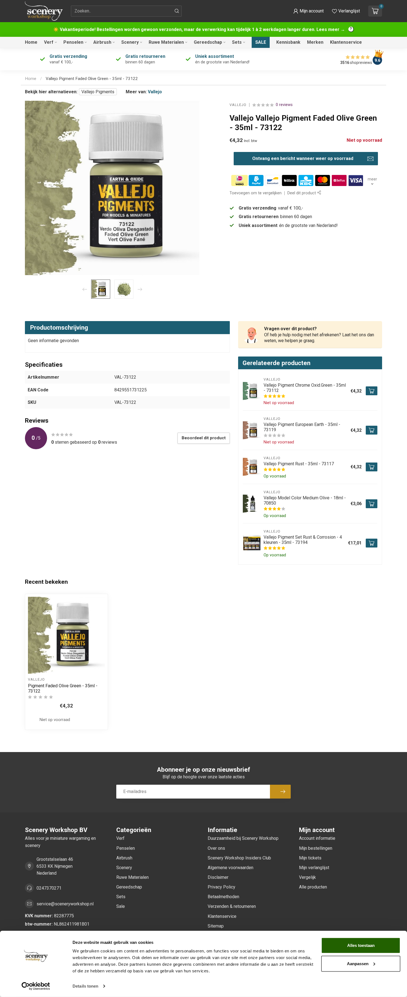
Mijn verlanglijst (314, 867)
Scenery (130, 42)
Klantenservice (346, 42)
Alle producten (313, 887)
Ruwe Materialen (166, 42)
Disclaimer (218, 877)
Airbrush (102, 42)
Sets (237, 42)
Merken (315, 42)
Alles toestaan (361, 945)
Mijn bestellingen (315, 848)
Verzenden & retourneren (232, 906)
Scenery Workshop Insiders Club (239, 858)
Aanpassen (358, 963)
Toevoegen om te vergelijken (256, 193)
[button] (308, 11)
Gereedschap (208, 42)
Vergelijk (307, 877)
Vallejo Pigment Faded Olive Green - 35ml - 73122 (92, 78)
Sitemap (216, 926)
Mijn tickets (310, 858)
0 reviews (284, 104)
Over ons (216, 848)
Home (31, 42)
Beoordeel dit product (204, 437)
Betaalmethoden (223, 896)
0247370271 (49, 888)
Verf (48, 42)
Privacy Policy (221, 887)
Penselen (73, 42)
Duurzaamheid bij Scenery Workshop (243, 838)
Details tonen (85, 986)
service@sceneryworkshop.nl (65, 903)
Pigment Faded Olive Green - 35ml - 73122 (62, 688)
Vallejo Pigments (97, 91)
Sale (260, 42)
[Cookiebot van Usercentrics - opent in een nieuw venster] (36, 986)
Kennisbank (288, 42)
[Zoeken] (177, 11)
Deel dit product (302, 193)
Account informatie (317, 838)
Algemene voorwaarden (230, 867)
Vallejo (155, 91)
